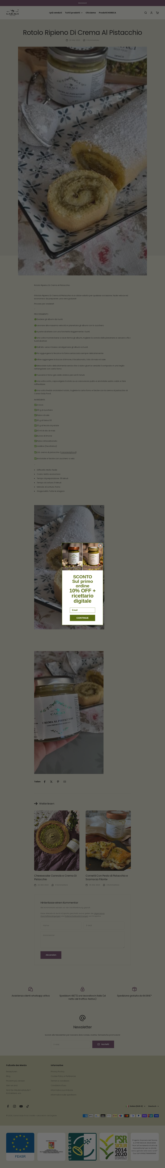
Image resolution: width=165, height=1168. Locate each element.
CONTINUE (82, 618)
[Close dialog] (100, 545)
